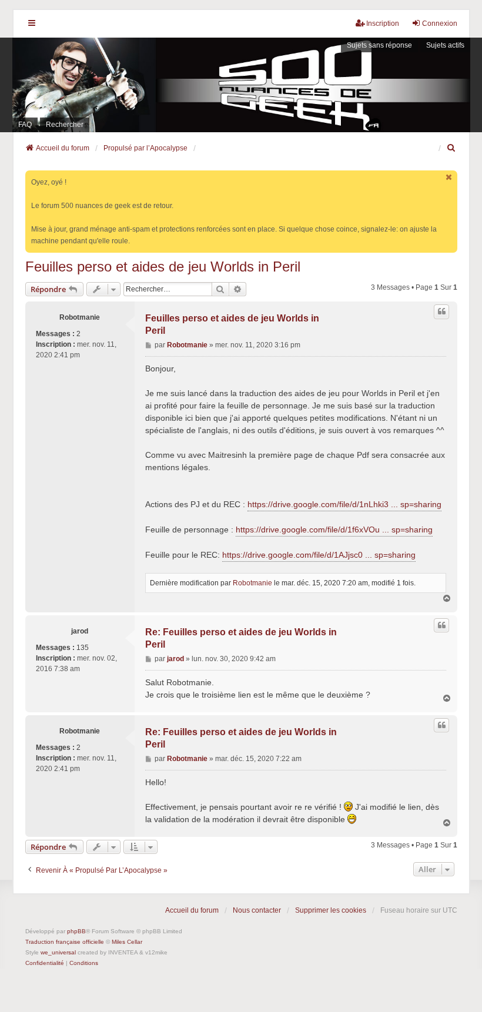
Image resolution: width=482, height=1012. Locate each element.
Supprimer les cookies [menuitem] (330, 910)
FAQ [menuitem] (25, 124)
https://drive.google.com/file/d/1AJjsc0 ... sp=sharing (319, 554)
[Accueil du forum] (241, 84)
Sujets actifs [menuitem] (445, 45)
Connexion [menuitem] (439, 23)
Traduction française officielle (64, 942)
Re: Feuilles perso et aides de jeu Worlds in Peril (241, 638)
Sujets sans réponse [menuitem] (379, 45)
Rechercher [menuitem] (64, 124)
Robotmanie (79, 317)
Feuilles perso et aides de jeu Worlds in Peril (162, 266)
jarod (79, 631)
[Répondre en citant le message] (441, 311)
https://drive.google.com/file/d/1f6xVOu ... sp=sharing (334, 529)
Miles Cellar (127, 942)
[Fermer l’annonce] (449, 177)
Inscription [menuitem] (382, 23)
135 (82, 648)
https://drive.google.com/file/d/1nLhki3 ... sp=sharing (344, 504)
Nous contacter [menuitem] (257, 910)
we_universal (58, 952)
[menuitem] (452, 148)
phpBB (76, 931)
